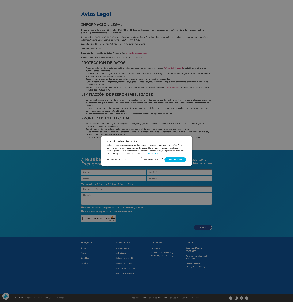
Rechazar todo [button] (151, 160)
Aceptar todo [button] (175, 160)
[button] (116, 159)
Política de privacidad (149, 153)
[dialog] (146, 151)
